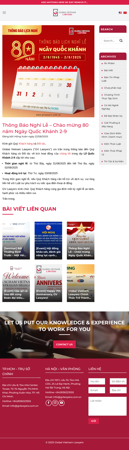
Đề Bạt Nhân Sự (113, 115)
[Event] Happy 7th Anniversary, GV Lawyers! (48, 294)
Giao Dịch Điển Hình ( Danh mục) (112, 135)
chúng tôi (65, 153)
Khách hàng (26, 143)
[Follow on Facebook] (49, 403)
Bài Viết (108, 70)
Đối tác (41, 143)
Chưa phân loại (112, 87)
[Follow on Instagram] (55, 403)
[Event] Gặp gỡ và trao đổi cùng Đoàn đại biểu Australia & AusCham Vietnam (16, 294)
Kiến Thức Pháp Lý (112, 152)
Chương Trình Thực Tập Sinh (111, 96)
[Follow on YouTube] (61, 403)
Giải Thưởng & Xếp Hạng (111, 124)
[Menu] (4, 12)
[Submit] (121, 40)
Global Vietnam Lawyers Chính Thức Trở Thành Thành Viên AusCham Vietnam (78, 294)
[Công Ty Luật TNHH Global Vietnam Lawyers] (64, 12)
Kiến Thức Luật (112, 143)
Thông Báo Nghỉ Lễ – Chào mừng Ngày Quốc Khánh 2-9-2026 (80, 252)
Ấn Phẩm (109, 63)
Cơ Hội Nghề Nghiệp (110, 107)
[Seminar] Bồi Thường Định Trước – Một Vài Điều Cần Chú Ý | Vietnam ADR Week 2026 (15, 252)
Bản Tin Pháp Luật (110, 79)
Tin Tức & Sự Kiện (114, 161)
